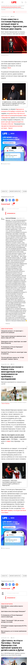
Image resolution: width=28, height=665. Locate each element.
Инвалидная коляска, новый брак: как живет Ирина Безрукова (14, 342)
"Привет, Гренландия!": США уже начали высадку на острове (12, 621)
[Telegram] (9, 200)
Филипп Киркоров (5, 403)
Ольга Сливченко (6, 548)
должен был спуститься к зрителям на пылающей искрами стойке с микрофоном (14, 115)
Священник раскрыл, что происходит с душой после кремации (12, 331)
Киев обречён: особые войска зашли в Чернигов (12, 606)
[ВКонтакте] (13, 200)
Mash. (9, 68)
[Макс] (6, 200)
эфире (9, 441)
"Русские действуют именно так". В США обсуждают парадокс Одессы (12, 358)
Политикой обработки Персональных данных (11, 7)
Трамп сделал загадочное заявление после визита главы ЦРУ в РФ (13, 337)
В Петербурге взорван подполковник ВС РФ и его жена (14, 626)
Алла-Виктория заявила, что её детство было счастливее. (13, 510)
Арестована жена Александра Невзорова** (13, 611)
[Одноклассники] (16, 200)
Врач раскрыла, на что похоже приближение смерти (14, 632)
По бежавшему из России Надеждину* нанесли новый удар (12, 347)
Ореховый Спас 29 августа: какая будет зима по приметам (14, 353)
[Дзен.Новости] (2, 200)
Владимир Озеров (6, 163)
